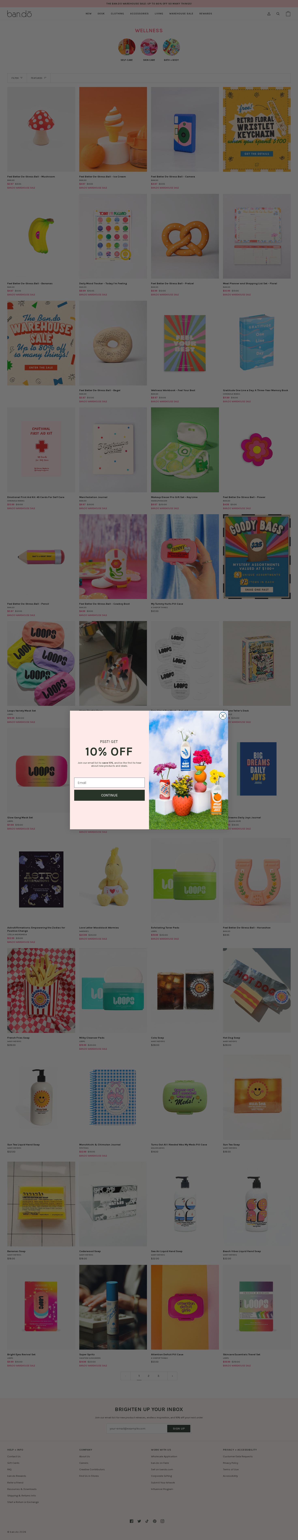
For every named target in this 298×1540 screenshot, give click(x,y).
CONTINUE (109, 795)
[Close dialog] (222, 715)
